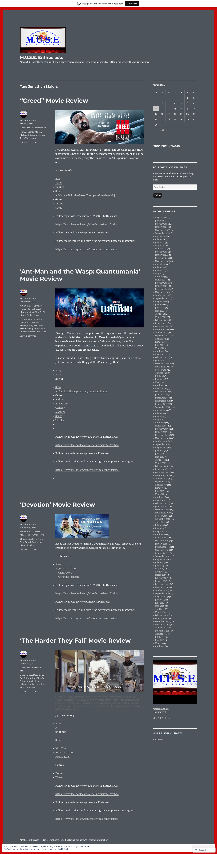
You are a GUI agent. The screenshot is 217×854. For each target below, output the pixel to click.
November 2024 (162, 230)
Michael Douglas (28, 328)
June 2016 (159, 528)
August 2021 (161, 339)
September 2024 (162, 233)
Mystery (60, 411)
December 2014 (162, 584)
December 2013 (162, 621)
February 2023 (162, 283)
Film (22, 132)
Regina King (62, 756)
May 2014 (159, 606)
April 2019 (160, 422)
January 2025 (161, 227)
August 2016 (161, 522)
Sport (58, 207)
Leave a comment (28, 142)
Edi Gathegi (25, 678)
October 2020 (161, 370)
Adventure (61, 403)
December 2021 (162, 326)
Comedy (60, 407)
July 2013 (159, 637)
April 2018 (160, 460)
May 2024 (159, 245)
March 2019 (160, 426)
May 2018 (159, 457)
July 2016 (159, 525)
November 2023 (162, 261)
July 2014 (159, 600)
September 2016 (162, 519)
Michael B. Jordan (68, 195)
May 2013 (159, 643)
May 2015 (159, 568)
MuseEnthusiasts (28, 120)
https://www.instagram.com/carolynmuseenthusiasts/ (87, 249)
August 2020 (161, 373)
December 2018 (162, 435)
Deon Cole (38, 675)
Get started (132, 4)
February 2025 (162, 224)
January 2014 (161, 618)
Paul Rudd (64, 391)
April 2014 (160, 609)
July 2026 (159, 221)
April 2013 (159, 646)
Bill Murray (25, 319)
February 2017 (161, 503)
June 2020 (160, 379)
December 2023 (162, 258)
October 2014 (161, 590)
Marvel (30, 309)
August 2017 (161, 485)
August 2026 (161, 217)
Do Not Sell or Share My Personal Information (86, 840)
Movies (41, 135)
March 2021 (160, 354)
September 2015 (162, 556)
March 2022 (161, 317)
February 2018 (161, 466)
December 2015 (162, 547)
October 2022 (161, 295)
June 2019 (159, 416)
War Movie (39, 535)
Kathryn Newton (35, 325)
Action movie (26, 306)
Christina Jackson (68, 576)
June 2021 (159, 345)
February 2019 (162, 429)
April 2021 (160, 351)
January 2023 (161, 286)
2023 (58, 178)
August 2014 (161, 596)
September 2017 (162, 481)
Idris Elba (60, 748)
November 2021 (162, 329)
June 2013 (159, 640)
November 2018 (162, 438)
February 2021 (161, 357)
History (30, 535)
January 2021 (161, 360)
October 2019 (161, 404)
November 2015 (162, 550)
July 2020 (159, 376)
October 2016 (161, 516)
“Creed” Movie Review (54, 100)
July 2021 (159, 342)
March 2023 (160, 280)
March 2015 (160, 575)
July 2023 (159, 267)
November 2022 (162, 292)
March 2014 (160, 612)
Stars (58, 191)
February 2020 (162, 391)
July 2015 (159, 562)
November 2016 (162, 513)
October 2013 (161, 627)
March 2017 (160, 500)
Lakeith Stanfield (28, 684)
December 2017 (162, 472)
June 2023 (159, 270)
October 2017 (161, 478)
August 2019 (161, 410)
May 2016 (159, 531)
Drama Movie (26, 127)
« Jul (162, 130)
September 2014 (162, 593)
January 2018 (161, 469)
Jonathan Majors (109, 195)
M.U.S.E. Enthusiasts (41, 57)
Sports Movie (40, 127)
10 (156, 108)
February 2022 (162, 320)
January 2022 (161, 323)
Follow (157, 195)
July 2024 (159, 239)
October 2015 (161, 553)
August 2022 (161, 301)
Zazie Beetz (31, 687)
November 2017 (162, 475)
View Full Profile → (161, 718)
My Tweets (158, 739)
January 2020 (161, 394)
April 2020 (160, 385)
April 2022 (160, 314)
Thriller (59, 420)
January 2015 (161, 581)
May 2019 (159, 419)
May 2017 (159, 494)
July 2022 (159, 304)
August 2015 (161, 559)
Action (59, 399)
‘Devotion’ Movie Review (57, 504)
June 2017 (159, 491)
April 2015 (160, 572)
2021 (58, 723)
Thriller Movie (33, 315)
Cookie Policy (64, 849)
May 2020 (159, 382)
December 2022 (162, 289)
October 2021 (161, 332)
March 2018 (160, 463)
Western (60, 777)
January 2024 (161, 255)
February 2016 (162, 541)
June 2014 (159, 603)
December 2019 (162, 398)
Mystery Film (33, 312)
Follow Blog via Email (170, 167)
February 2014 (161, 615)
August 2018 (161, 447)
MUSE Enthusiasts (166, 146)
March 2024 (161, 248)
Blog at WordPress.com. (53, 840)
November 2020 (162, 367)
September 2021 (162, 335)
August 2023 (161, 264)
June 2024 (160, 242)
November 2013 (162, 624)
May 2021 (159, 348)
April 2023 (160, 276)
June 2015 (159, 565)
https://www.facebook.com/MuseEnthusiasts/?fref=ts (87, 224)
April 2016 (160, 534)
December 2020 (162, 363)
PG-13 (58, 182)
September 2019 (162, 407)
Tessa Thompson (89, 195)
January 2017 (161, 506)
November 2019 (162, 401)
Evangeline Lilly (79, 391)
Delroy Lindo (26, 675)
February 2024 (162, 252)
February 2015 (161, 578)
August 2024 (161, 236)
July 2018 (159, 450)
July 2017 (159, 488)
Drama (59, 203)
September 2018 (162, 444)
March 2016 (160, 537)
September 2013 (162, 631)
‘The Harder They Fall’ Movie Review (75, 640)
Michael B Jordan (28, 135)
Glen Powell (65, 572)
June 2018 (159, 454)
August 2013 (161, 634)
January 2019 (161, 432)
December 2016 (162, 509)
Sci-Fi (58, 415)
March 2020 (161, 388)
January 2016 (161, 544)
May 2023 (159, 273)
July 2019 (159, 413)
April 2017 (160, 497)
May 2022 (159, 311)
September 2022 (162, 298)
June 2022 (160, 308)
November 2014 (162, 587)
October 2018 (161, 441)
